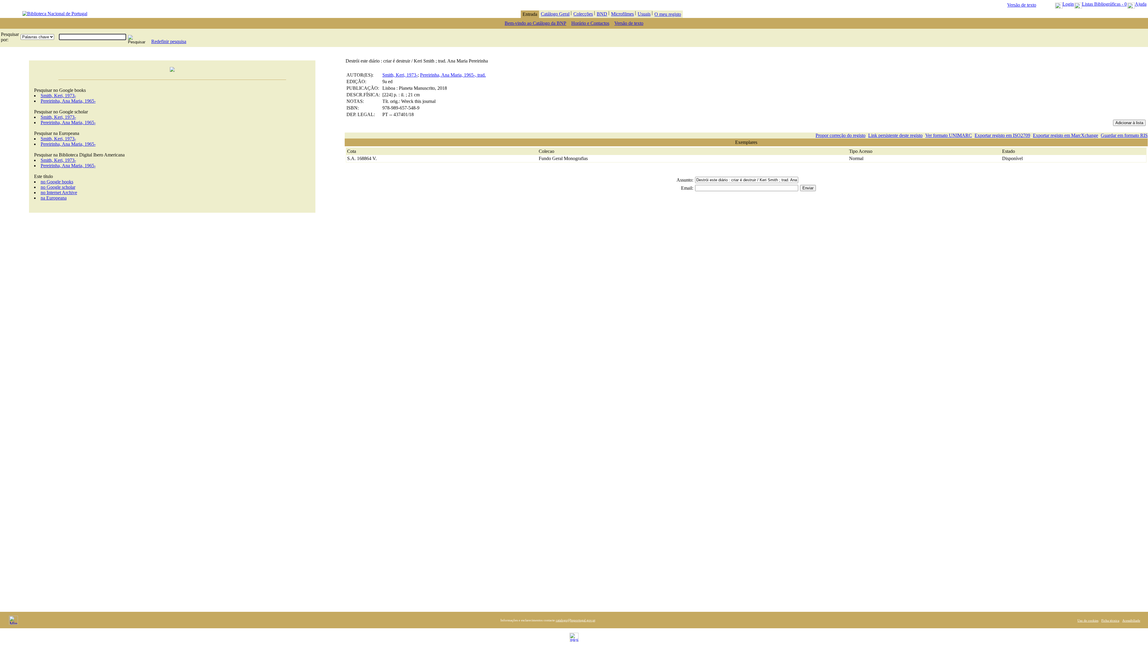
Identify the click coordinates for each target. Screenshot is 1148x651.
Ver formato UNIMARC (948, 135)
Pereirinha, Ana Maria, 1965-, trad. (453, 74)
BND (602, 13)
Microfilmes (622, 13)
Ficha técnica (1110, 620)
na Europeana (54, 197)
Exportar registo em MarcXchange (1065, 135)
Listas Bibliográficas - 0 (1104, 4)
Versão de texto (1021, 4)
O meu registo (667, 14)
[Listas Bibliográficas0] (1078, 4)
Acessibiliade (1131, 620)
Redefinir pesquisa (168, 41)
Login (1068, 4)
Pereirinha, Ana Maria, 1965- (68, 101)
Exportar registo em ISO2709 (1002, 135)
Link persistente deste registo (895, 135)
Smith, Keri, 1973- (58, 95)
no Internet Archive (59, 192)
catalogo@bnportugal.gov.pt (575, 620)
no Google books (57, 181)
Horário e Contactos (590, 23)
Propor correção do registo (840, 135)
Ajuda (1141, 4)
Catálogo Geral (555, 13)
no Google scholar (58, 187)
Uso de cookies (1087, 620)
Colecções (583, 13)
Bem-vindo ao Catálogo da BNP (535, 23)
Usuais (644, 13)
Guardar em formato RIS (1124, 135)
